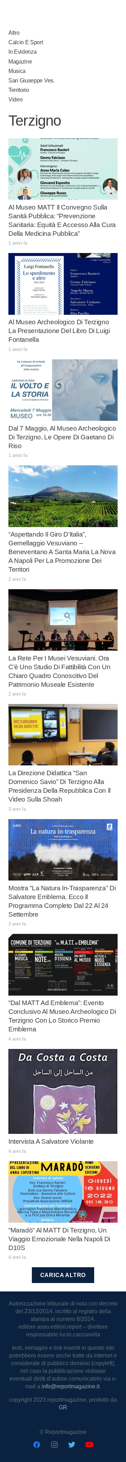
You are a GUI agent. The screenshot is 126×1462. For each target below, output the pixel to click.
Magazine (20, 62)
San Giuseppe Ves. (31, 81)
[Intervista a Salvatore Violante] (63, 1053)
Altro (13, 33)
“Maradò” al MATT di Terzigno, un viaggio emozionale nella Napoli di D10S (59, 1239)
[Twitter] (71, 1445)
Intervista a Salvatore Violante (51, 1141)
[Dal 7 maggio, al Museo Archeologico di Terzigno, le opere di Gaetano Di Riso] (63, 363)
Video (15, 99)
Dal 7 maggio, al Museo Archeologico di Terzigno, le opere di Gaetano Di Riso (62, 437)
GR (63, 1407)
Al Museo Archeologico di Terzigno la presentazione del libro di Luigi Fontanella (59, 330)
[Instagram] (54, 1445)
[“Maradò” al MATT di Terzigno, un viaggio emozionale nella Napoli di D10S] (63, 1165)
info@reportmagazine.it (70, 1386)
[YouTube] (89, 1445)
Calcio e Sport (25, 42)
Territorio (18, 90)
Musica (17, 71)
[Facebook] (37, 1445)
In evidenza (22, 52)
